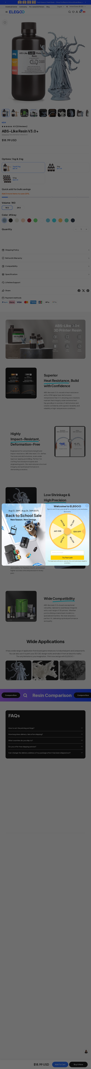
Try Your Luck (67, 558)
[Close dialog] (87, 505)
